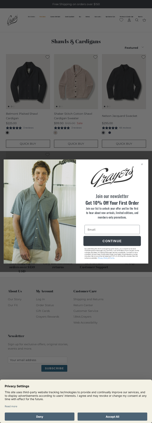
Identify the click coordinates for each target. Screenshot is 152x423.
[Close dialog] (143, 164)
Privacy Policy (103, 258)
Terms (112, 258)
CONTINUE (112, 241)
